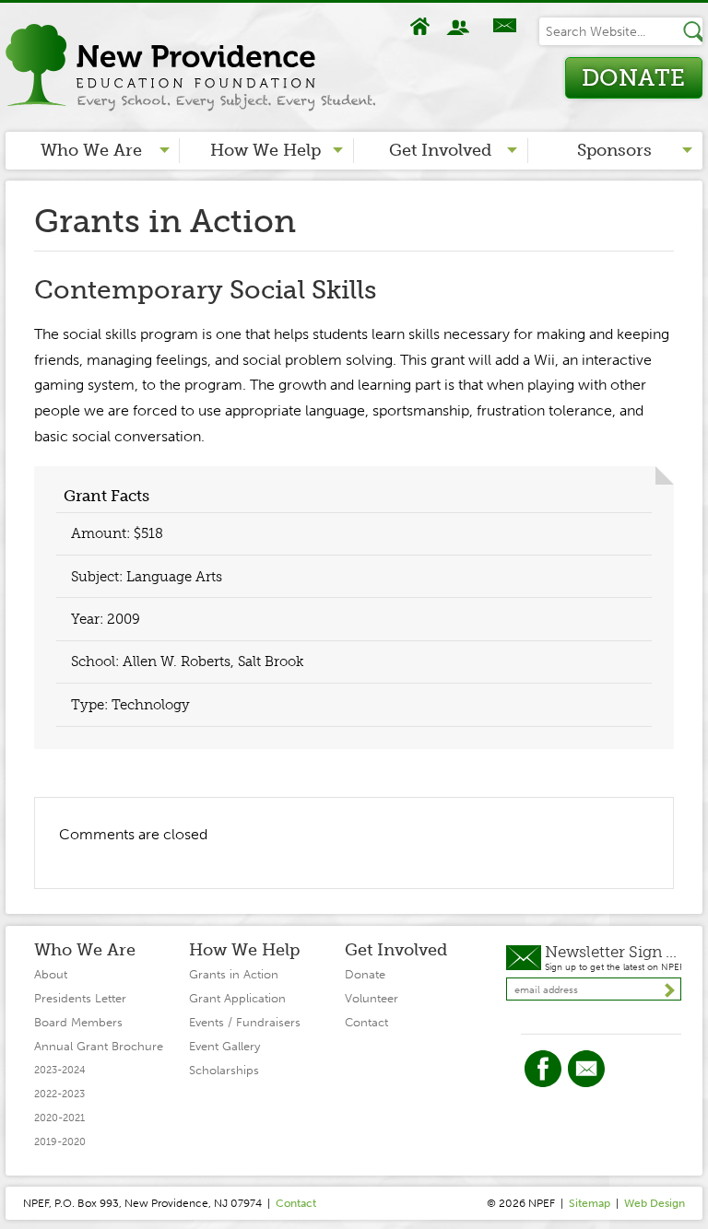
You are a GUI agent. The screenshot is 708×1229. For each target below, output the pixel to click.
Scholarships (224, 1070)
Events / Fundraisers (245, 1022)
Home (420, 26)
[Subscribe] (669, 990)
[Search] (692, 31)
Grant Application (237, 998)
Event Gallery (224, 1046)
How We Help (265, 150)
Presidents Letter (80, 998)
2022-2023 (59, 1094)
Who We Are (91, 150)
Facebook (543, 1068)
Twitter (586, 1068)
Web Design (654, 1203)
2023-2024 (60, 1070)
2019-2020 (60, 1142)
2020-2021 (59, 1118)
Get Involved (440, 150)
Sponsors (614, 150)
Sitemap (589, 1203)
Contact (504, 26)
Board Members (78, 1022)
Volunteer (371, 998)
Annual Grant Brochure (98, 1046)
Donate (633, 77)
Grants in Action (233, 974)
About (460, 26)
